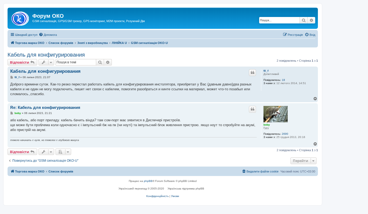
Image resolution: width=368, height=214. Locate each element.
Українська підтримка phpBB (186, 188)
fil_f (265, 70)
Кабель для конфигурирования (46, 55)
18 (283, 79)
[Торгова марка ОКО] (20, 17)
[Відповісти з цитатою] (252, 72)
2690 (285, 133)
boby (266, 124)
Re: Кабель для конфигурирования (45, 107)
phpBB (148, 181)
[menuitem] (48, 35)
